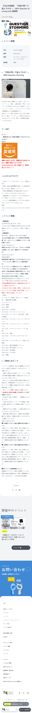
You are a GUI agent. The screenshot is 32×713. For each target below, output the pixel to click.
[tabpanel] (13, 527)
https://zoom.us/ (7, 245)
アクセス (5, 659)
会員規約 (5, 637)
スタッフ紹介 (6, 624)
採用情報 (5, 674)
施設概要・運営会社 (8, 670)
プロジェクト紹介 (7, 642)
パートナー (5, 616)
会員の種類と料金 (7, 633)
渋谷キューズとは (7, 609)
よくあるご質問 (7, 663)
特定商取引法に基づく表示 (22, 699)
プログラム (5, 613)
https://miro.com (7, 254)
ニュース (5, 653)
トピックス (6, 650)
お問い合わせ (6, 667)
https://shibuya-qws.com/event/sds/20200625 (16, 209)
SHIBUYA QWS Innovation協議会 (11, 681)
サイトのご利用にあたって (8, 699)
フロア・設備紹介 (7, 627)
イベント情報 (6, 646)
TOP (4, 603)
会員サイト (6, 678)
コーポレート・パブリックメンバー (11, 620)
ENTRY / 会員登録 (24, 709)
